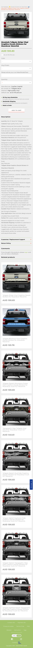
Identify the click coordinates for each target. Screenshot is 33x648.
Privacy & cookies (8, 626)
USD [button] (14, 635)
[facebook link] (12, 639)
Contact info (11, 622)
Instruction (17, 630)
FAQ (28, 626)
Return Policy (6, 243)
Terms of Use (20, 626)
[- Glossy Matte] (16, 68)
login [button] (26, 252)
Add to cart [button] (16, 110)
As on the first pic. (9, 55)
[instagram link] (21, 639)
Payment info (22, 622)
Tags (25, 630)
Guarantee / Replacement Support (13, 239)
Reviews (9, 630)
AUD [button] (19, 635)
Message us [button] (31, 484)
